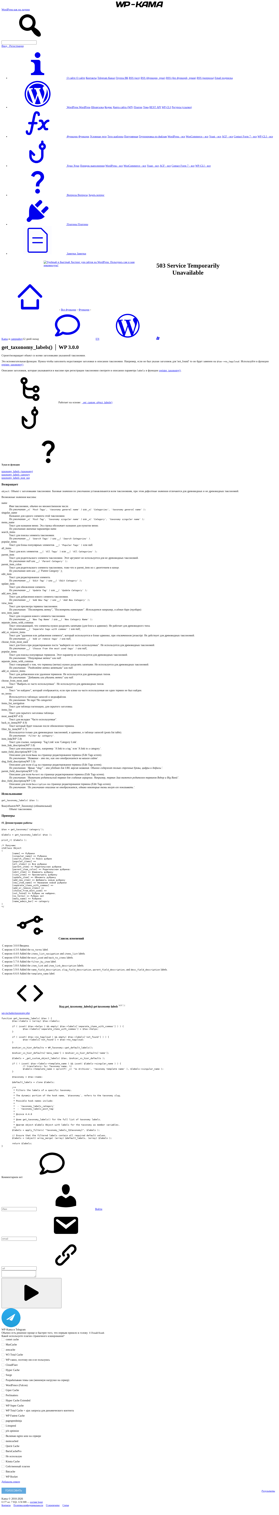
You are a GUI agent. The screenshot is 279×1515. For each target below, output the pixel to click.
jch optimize (12, 1430)
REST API (155, 107)
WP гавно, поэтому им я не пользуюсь (28, 1359)
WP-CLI (166, 107)
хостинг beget (36, 1502)
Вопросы (83, 195)
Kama (5, 338)
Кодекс (108, 107)
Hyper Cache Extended (18, 1400)
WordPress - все (176, 136)
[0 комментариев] (67, 338)
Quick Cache (12, 1446)
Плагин (138, 107)
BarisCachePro (13, 1451)
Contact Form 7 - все (245, 136)
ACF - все (227, 136)
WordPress (84, 107)
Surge (9, 1374)
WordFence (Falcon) (17, 1385)
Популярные (131, 136)
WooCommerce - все (197, 136)
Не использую (14, 1456)
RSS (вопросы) (205, 77)
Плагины (83, 224)
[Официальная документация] (127, 338)
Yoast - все (215, 136)
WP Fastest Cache (15, 1415)
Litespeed (11, 1425)
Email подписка (224, 77)
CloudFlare (12, 1364)
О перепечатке (53, 1505)
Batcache (10, 1471)
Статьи (65, 1505)
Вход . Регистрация (13, 46)
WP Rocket (12, 1476)
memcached (12, 1441)
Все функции (68, 309)
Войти (98, 1209)
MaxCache (11, 1344)
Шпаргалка (97, 107)
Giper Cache (12, 1390)
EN (97, 338)
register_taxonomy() (12, 364)
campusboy (17, 338)
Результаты (268, 1491)
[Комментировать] (31, 1293)
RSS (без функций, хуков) (181, 77)
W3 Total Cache (14, 1354)
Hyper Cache (13, 1370)
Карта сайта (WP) (123, 107)
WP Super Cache (15, 1405)
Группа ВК (122, 77)
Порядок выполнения (92, 165)
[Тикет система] (158, 338)
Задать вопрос (96, 195)
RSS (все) (134, 77)
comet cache (12, 1339)
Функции (83, 136)
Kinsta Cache (13, 1461)
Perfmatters (12, 1395)
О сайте (80, 77)
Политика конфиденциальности (28, 1505)
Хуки (76, 165)
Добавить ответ (11, 1481)
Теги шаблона (115, 136)
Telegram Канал (106, 77)
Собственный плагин (18, 1466)
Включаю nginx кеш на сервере (23, 1435)
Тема (146, 107)
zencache (10, 1349)
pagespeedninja (14, 1420)
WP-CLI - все (265, 136)
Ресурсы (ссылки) (182, 107)
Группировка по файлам (153, 136)
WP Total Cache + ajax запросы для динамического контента (40, 1410)
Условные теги (98, 136)
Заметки (81, 253)
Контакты (91, 77)
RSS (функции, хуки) (153, 77)
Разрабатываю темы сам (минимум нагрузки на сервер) (37, 1380)
